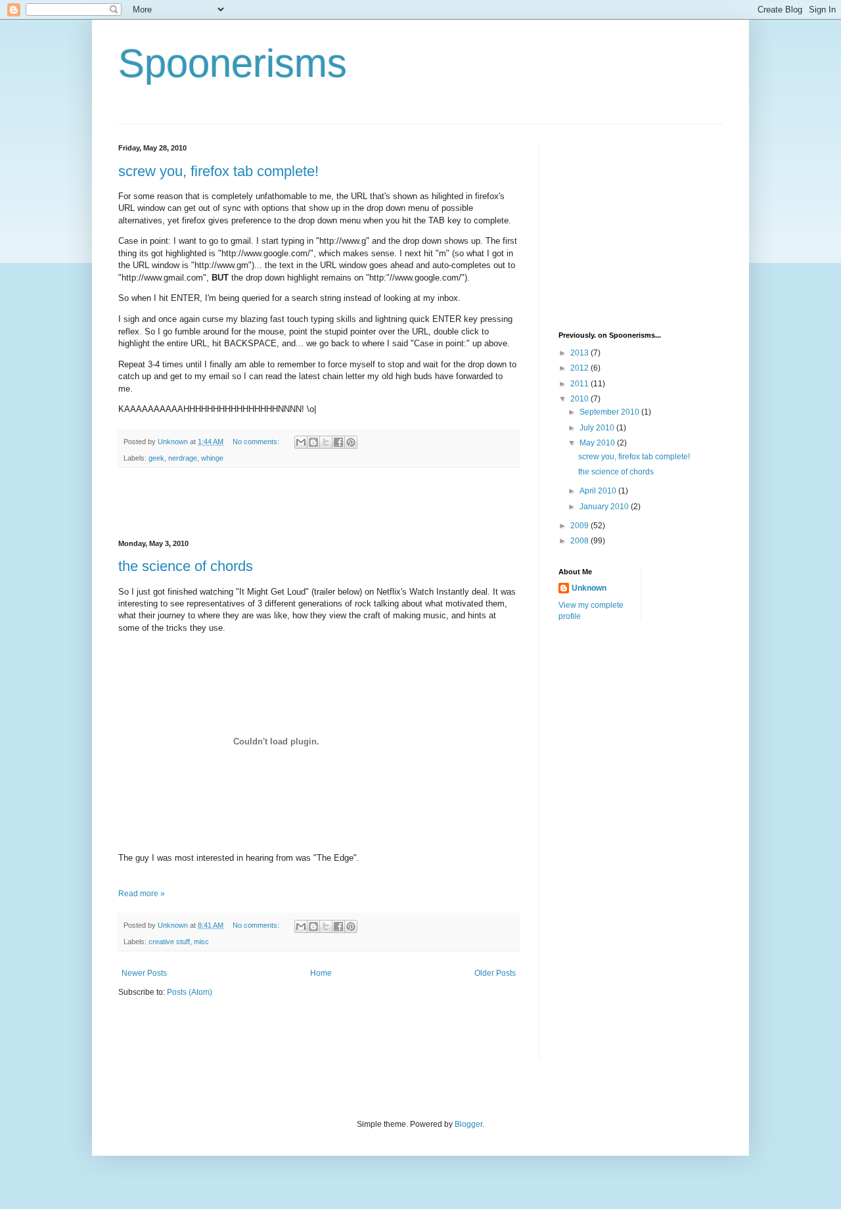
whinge (212, 458)
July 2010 (598, 427)
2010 (580, 398)
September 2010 (610, 412)
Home (321, 973)
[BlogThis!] (313, 442)
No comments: (257, 441)
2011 (580, 383)
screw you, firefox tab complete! (218, 171)
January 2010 (605, 506)
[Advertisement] (319, 504)
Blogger (468, 1124)
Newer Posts (144, 973)
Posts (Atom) (189, 992)
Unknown (589, 588)
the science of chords (185, 566)
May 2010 (598, 442)
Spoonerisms (232, 63)
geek (156, 458)
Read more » (141, 893)
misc (201, 942)
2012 (580, 368)
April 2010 (599, 490)
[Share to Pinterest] (350, 442)
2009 (580, 525)
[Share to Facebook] (338, 442)
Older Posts (495, 973)
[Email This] (300, 442)
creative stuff (169, 942)
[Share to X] (325, 442)
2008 (580, 540)
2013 (580, 352)
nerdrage (182, 458)
